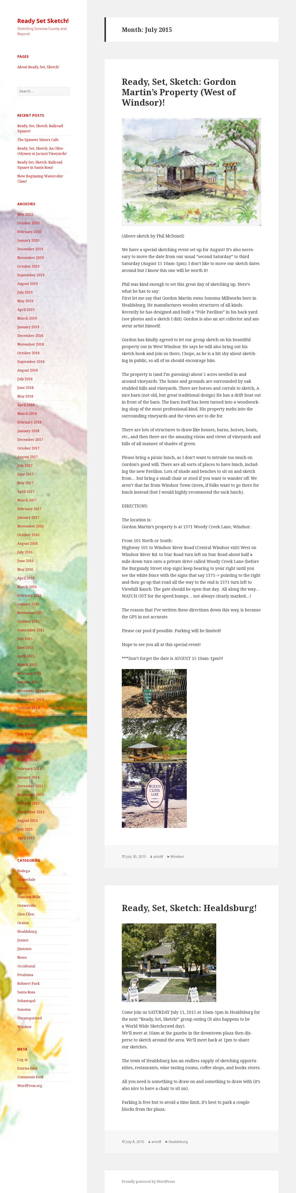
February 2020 (29, 231)
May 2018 (25, 396)
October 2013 (28, 803)
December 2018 (30, 335)
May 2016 (25, 569)
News (22, 957)
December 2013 (30, 786)
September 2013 (30, 812)
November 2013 (30, 794)
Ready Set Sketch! (43, 21)
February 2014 (29, 768)
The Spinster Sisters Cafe (38, 139)
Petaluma (25, 974)
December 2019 (30, 249)
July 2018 (25, 379)
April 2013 (25, 838)
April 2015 (25, 656)
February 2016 (29, 595)
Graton (23, 922)
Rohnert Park (28, 983)
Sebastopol (26, 1000)
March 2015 (27, 664)
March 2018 (27, 413)
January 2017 (28, 517)
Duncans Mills (28, 896)
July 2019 (25, 292)
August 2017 (27, 456)
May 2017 (25, 482)
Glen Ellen (25, 914)
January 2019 (28, 327)
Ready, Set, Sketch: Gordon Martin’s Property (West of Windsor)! (179, 92)
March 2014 (27, 760)
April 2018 (25, 405)
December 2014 (30, 690)
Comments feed (30, 1077)
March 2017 (27, 500)
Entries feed (27, 1068)
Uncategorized (29, 1018)
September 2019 (30, 275)
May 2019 (25, 301)
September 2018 (30, 361)
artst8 (158, 856)
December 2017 (30, 439)
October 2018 (28, 353)
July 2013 (25, 829)
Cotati (22, 888)
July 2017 (25, 465)
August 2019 (27, 283)
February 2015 (29, 673)
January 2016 (28, 604)
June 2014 (25, 742)
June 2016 (25, 560)
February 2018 (29, 422)
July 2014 (25, 734)
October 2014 (28, 708)
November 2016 (30, 526)
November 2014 (30, 699)
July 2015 (25, 638)
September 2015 (30, 630)
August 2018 (27, 370)
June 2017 (25, 474)
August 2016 (27, 543)
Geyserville (26, 905)
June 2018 (25, 387)
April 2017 (25, 491)
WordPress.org (29, 1085)
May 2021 (25, 214)
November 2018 (30, 344)
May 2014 (25, 751)
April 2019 (25, 309)
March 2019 (27, 318)
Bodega (23, 870)
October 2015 (28, 621)
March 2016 (27, 586)
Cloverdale (26, 879)
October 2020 (28, 223)
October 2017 (28, 448)
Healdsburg (27, 931)
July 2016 (25, 552)
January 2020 (28, 240)
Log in (22, 1059)
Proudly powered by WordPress (148, 1181)
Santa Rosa (26, 992)
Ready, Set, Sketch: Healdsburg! (189, 907)
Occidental (26, 966)
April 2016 (25, 578)
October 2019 (28, 266)
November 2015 (30, 612)
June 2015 (25, 647)
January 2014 (28, 777)
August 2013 (27, 820)
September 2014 (30, 716)
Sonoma (24, 1009)
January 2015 (28, 682)
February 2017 (29, 508)
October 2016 (28, 534)
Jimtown (24, 948)
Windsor (24, 1026)
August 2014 (27, 725)
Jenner (23, 940)
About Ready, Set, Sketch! (38, 67)
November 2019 (30, 257)
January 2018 (28, 430)
